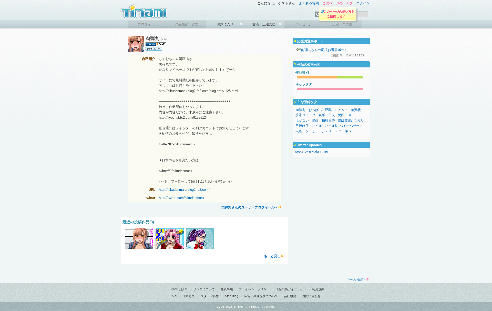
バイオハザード (351, 126)
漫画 (315, 120)
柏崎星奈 (328, 120)
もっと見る (272, 256)
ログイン (363, 3)
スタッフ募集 (210, 296)
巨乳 (328, 110)
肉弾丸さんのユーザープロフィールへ (249, 207)
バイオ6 (331, 126)
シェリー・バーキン (337, 131)
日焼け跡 (302, 126)
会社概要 (290, 296)
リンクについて (204, 289)
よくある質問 (309, 3)
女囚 (341, 115)
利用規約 (318, 289)
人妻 (298, 131)
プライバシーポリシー (254, 289)
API (174, 296)
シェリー (312, 131)
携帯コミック (305, 115)
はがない (302, 120)
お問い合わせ (311, 296)
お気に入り (225, 24)
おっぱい (315, 110)
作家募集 (188, 296)
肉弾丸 (300, 110)
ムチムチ (341, 110)
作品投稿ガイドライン (290, 289)
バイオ (317, 126)
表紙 (322, 115)
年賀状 (356, 110)
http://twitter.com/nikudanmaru (181, 198)
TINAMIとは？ (177, 289)
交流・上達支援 (264, 24)
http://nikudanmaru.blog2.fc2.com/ (184, 190)
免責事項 (227, 289)
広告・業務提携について (261, 296)
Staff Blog (231, 296)
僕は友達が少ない (351, 120)
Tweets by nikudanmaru (310, 151)
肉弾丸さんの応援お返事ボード (324, 50)
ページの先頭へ (356, 279)
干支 (331, 115)
